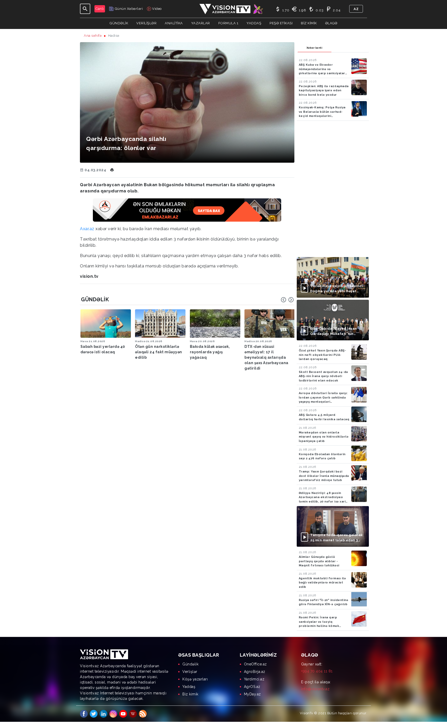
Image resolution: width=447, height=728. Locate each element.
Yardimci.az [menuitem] (254, 679)
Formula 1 (228, 23)
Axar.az (87, 228)
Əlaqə (331, 23)
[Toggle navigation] (85, 9)
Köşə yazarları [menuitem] (195, 679)
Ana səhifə (93, 35)
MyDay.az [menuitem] (252, 694)
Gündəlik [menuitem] (190, 664)
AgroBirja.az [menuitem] (254, 672)
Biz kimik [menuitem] (190, 694)
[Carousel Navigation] (287, 299)
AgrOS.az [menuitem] (252, 687)
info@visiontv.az (315, 689)
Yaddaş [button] (254, 23)
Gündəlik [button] (119, 23)
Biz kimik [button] (309, 23)
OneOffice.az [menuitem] (255, 664)
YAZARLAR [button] (200, 23)
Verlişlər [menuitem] (189, 672)
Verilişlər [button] (146, 23)
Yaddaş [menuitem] (188, 687)
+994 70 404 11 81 (317, 671)
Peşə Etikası (281, 23)
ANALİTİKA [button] (174, 23)
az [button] (356, 9)
